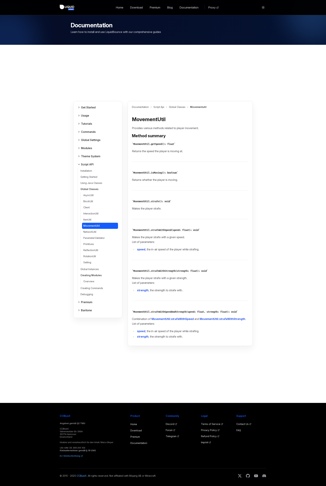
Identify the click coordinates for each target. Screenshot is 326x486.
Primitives (88, 244)
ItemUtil (87, 219)
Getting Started (88, 176)
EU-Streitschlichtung (70, 456)
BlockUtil (88, 201)
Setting (87, 262)
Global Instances (89, 269)
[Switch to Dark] (263, 7)
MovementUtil (91, 225)
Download (136, 7)
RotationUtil (89, 256)
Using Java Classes (91, 183)
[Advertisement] (163, 75)
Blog (170, 7)
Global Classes (177, 107)
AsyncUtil (88, 195)
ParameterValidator (94, 237)
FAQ (238, 430)
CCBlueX (82, 475)
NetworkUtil (89, 231)
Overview (88, 281)
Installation (86, 170)
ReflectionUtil (90, 250)
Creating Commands (91, 288)
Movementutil (198, 107)
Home (119, 7)
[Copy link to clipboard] (168, 119)
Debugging (86, 294)
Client (86, 207)
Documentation (188, 7)
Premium (155, 7)
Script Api (158, 107)
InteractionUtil (90, 213)
